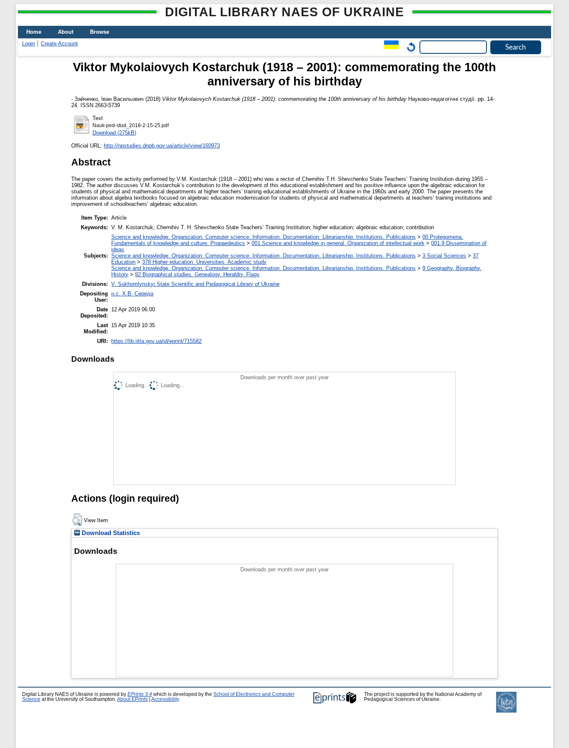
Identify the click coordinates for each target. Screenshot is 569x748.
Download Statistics (110, 533)
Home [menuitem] (33, 32)
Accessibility (165, 699)
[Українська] (389, 47)
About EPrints (132, 699)
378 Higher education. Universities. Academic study (204, 262)
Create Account (59, 43)
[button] (77, 519)
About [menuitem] (65, 32)
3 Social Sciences (444, 256)
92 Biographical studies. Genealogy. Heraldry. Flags (197, 274)
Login (28, 43)
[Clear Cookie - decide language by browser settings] (409, 47)
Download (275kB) (114, 133)
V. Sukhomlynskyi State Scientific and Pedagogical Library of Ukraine (195, 284)
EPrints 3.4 (139, 694)
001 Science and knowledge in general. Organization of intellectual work (338, 243)
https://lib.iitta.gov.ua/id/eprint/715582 (156, 341)
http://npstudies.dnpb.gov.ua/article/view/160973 (162, 146)
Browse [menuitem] (99, 32)
